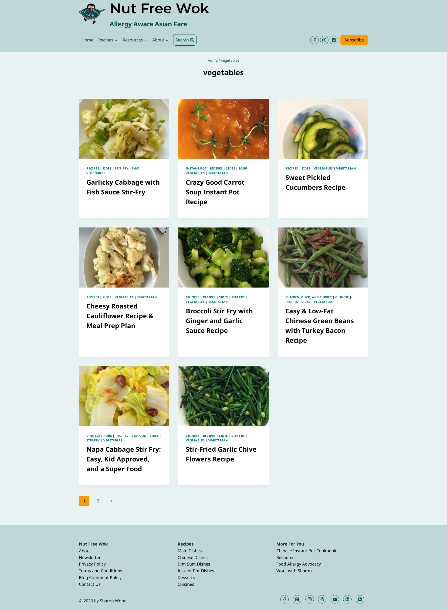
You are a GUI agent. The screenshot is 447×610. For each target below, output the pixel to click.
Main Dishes (190, 550)
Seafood (139, 436)
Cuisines (186, 584)
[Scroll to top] (435, 603)
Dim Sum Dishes (194, 564)
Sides (106, 168)
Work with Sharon (294, 570)
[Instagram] (324, 40)
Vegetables (95, 173)
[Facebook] (314, 40)
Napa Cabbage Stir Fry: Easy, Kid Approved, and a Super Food (123, 459)
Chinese (192, 297)
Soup (243, 168)
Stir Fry (121, 168)
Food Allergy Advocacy (298, 564)
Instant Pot (196, 168)
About (85, 550)
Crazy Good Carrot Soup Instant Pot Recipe (215, 192)
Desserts (186, 577)
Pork (107, 436)
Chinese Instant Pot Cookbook (306, 550)
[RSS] (360, 599)
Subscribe (354, 40)
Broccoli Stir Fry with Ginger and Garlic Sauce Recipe (219, 320)
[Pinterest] (334, 40)
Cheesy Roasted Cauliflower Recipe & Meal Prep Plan (119, 316)
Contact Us (90, 584)
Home (87, 40)
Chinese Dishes (193, 557)
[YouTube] (335, 599)
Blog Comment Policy (100, 577)
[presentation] (124, 129)
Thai (136, 168)
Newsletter (90, 557)
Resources (286, 557)
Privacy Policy (92, 564)
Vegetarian (218, 173)
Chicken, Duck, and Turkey (308, 297)
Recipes (92, 168)
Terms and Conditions (100, 570)
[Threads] (322, 599)
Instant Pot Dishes (196, 570)
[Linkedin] (347, 599)
